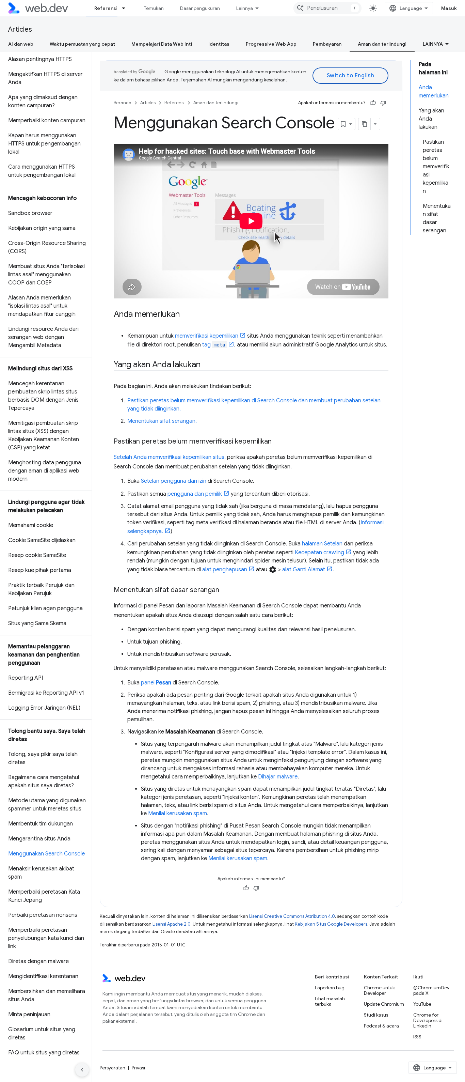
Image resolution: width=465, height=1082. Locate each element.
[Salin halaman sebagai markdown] (364, 124)
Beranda (122, 103)
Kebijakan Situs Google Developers (331, 924)
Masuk (449, 8)
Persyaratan (112, 1067)
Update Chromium (384, 1004)
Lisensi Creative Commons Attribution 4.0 (292, 916)
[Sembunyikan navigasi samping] (82, 1070)
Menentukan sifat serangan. (162, 421)
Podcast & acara (381, 1026)
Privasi (138, 1067)
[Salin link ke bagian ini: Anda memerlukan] (185, 315)
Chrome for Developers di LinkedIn (428, 1020)
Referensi (105, 8)
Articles (20, 29)
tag (213, 344)
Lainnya (244, 8)
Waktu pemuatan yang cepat (82, 44)
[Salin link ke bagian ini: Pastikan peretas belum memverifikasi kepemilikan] (278, 442)
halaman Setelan (322, 543)
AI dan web (20, 44)
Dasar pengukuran (200, 8)
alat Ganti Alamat (303, 569)
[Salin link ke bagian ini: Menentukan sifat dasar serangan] (225, 590)
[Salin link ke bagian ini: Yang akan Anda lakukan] (207, 365)
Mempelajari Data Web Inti (161, 44)
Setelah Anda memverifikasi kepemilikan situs (169, 457)
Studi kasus (376, 1015)
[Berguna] (373, 103)
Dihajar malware (278, 776)
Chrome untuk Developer (379, 990)
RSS (417, 1037)
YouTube (422, 1004)
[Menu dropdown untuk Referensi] (126, 8)
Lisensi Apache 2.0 (172, 924)
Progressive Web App (271, 44)
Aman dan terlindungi (382, 44)
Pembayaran (327, 44)
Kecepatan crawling (319, 552)
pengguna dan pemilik (194, 494)
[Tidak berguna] (383, 103)
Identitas (218, 44)
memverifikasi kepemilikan (206, 336)
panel (156, 682)
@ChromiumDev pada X (431, 990)
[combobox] (327, 8)
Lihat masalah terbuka (330, 1001)
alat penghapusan (224, 569)
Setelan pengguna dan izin (173, 481)
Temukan (154, 8)
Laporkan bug (329, 988)
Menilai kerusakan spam (177, 813)
